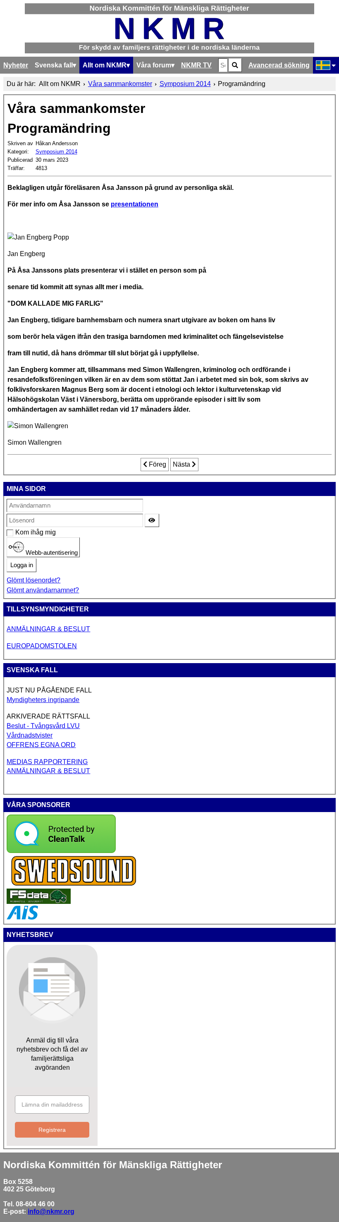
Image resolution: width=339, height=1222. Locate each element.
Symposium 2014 (56, 152)
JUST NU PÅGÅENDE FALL (49, 690)
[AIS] (22, 917)
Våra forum (153, 65)
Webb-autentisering (51, 552)
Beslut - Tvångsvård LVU (43, 725)
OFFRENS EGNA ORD (41, 744)
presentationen (134, 204)
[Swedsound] (74, 884)
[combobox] (222, 65)
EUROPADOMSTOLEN (42, 645)
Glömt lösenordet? (33, 580)
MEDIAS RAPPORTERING (47, 761)
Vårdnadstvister (30, 735)
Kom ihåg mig (19, 532)
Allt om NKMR (105, 65)
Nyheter (15, 65)
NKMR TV (196, 65)
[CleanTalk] (61, 850)
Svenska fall (54, 65)
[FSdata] (39, 901)
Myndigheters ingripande (43, 699)
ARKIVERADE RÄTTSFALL (48, 716)
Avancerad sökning (279, 65)
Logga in (21, 565)
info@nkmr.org (51, 1211)
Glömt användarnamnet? (43, 590)
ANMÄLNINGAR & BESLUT (48, 629)
